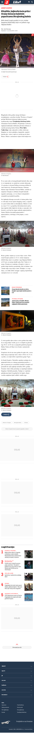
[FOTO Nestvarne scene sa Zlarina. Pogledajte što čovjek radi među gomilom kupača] (29, 597)
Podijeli (4, 76)
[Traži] (32, 2)
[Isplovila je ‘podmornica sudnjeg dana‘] (29, 577)
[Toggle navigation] (2, 2)
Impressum (4, 705)
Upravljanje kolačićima (21, 712)
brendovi (4, 694)
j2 (2, 675)
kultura (4, 685)
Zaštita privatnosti (5, 707)
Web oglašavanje (5, 709)
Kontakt (3, 712)
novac (4, 680)
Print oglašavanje (20, 709)
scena (4, 690)
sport (3, 670)
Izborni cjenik (20, 707)
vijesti (3, 666)
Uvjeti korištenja (20, 705)
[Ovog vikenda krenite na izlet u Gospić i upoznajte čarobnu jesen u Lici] (5, 291)
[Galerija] (17, 51)
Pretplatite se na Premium (24, 721)
